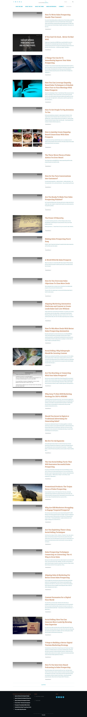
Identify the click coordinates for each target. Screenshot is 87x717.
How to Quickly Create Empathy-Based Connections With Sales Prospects (58, 134)
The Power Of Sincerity (54, 218)
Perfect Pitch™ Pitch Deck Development (22, 702)
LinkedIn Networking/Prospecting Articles (23, 707)
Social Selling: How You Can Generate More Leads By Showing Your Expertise (58, 622)
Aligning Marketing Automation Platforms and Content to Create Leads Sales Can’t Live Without (58, 306)
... (45, 145)
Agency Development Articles (22, 700)
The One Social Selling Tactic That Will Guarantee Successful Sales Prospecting (58, 464)
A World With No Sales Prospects (58, 260)
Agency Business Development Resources (23, 698)
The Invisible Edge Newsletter (20, 709)
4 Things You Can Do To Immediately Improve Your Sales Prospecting (58, 60)
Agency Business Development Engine (22, 696)
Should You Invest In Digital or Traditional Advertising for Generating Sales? (57, 418)
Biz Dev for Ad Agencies (54, 441)
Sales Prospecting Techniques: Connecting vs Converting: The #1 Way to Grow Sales (58, 554)
